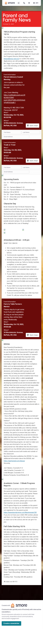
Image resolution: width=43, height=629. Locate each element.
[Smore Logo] (10, 3)
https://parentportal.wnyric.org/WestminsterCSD (20, 512)
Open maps (32, 125)
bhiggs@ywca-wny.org (11, 59)
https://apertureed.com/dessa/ (14, 461)
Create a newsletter (11, 623)
